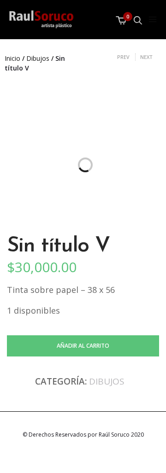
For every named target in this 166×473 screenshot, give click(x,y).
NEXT (146, 56)
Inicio (12, 58)
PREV (123, 56)
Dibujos (37, 58)
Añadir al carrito (83, 346)
